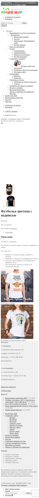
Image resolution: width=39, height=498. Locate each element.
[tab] (21, 232)
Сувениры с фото (14, 119)
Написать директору (8, 387)
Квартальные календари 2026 (16, 398)
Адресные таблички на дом (15, 441)
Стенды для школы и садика (15, 443)
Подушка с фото (20, 72)
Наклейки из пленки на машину (21, 86)
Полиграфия (14, 74)
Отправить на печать (13, 17)
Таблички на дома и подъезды (25, 82)
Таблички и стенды (17, 80)
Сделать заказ (20, 5)
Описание (9, 232)
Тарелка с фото (15, 423)
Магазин (13, 94)
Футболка (13, 419)
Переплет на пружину (22, 55)
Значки (12, 429)
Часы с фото (14, 433)
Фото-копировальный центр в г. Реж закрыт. (21, 406)
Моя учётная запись (12, 489)
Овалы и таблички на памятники (22, 92)
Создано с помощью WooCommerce (14, 485)
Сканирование (19, 51)
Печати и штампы (16, 88)
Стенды (17, 84)
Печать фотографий (21, 37)
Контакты (8, 19)
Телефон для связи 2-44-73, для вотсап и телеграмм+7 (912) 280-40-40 (20, 401)
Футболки (26, 119)
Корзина (9, 495)
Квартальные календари (14, 98)
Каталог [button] (9, 31)
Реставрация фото (20, 57)
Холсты (17, 39)
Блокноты (17, 78)
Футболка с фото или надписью (25, 70)
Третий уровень (20, 45)
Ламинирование (20, 53)
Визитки (17, 76)
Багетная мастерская (17, 90)
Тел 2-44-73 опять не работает (16, 404)
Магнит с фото (15, 427)
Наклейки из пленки (12, 445)
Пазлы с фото (15, 431)
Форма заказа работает (13, 410)
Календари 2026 (11, 96)
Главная (4, 119)
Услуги (12, 49)
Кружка (12, 417)
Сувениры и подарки (17, 59)
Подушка (13, 421)
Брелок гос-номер (16, 425)
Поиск (24, 23)
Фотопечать (15, 35)
